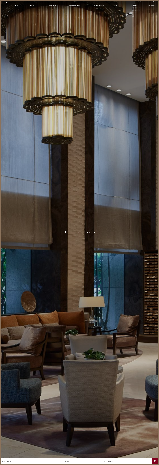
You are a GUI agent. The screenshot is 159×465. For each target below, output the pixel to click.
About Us (32, 5)
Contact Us (151, 5)
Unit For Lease (51, 5)
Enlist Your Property (74, 5)
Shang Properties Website (145, 1)
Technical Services (98, 5)
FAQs (117, 5)
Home (16, 5)
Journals (134, 5)
